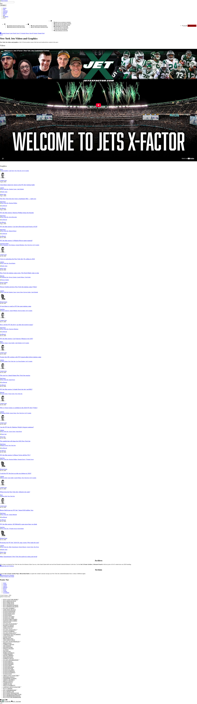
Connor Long (3, 180)
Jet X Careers (7, 688)
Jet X (1, 34)
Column (2, 187)
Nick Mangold (8, 657)
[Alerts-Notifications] (28, 24)
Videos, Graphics (9, 679)
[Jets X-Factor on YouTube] (0, 700)
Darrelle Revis (8, 658)
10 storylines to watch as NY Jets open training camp (15, 306)
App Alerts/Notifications (39, 25)
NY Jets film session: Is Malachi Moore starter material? (16, 240)
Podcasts (5, 12)
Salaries (35, 33)
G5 (20, 33)
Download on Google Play (16, 25)
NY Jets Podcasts (9, 614)
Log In (185, 25)
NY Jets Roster (8, 668)
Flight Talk (7, 637)
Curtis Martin (8, 654)
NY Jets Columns (8, 616)
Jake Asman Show (9, 640)
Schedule (23, 33)
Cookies (5, 591)
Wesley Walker (8, 648)
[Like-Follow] (51, 21)
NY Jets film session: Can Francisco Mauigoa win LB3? (16, 338)
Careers (5, 585)
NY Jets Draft (7, 661)
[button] (5, 16)
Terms (4, 590)
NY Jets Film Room (9, 611)
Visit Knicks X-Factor (61, 30)
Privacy (5, 588)
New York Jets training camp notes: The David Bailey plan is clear (19, 273)
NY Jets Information (10, 660)
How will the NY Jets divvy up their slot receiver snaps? (16, 324)
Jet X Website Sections (10, 606)
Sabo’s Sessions (8, 626)
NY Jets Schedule (9, 671)
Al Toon (6, 650)
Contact (5, 584)
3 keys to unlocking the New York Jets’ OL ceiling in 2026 (17, 259)
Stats (31, 33)
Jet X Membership (9, 690)
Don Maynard (8, 647)
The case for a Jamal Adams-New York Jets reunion (15, 375)
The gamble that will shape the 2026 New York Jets (15, 441)
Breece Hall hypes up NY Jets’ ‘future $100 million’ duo (16, 510)
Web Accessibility (9, 685)
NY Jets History (8, 663)
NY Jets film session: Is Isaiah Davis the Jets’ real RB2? (16, 389)
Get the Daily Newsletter (40, 27)
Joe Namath (7, 646)
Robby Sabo (3, 194)
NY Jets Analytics (9, 612)
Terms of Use (7, 684)
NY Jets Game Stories (10, 619)
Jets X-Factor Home (10, 599)
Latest (11, 33)
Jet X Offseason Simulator (12, 694)
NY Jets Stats (7, 674)
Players (5, 13)
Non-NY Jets (7, 622)
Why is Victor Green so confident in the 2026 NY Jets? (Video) (18, 408)
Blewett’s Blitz (8, 625)
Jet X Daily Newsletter (11, 693)
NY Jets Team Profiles (11, 641)
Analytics (5, 11)
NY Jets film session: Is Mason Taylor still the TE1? (15, 455)
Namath (40, 33)
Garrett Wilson (8, 644)
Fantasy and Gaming (10, 620)
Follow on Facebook (61, 29)
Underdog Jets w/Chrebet (12, 634)
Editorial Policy (9, 677)
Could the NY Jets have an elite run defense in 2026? (15, 473)
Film (4, 9)
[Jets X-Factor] (4, 0)
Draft (43, 33)
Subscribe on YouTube (61, 26)
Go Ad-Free (192, 25)
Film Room (3, 201)
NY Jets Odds (7, 665)
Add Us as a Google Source (63, 22)
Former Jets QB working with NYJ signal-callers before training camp (20, 357)
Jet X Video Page (8, 602)
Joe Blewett (3, 208)
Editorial (5, 587)
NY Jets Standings (9, 672)
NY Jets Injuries (8, 664)
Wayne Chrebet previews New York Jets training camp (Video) (18, 287)
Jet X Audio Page (8, 603)
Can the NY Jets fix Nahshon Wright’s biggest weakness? (17, 427)
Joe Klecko (7, 651)
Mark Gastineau (8, 652)
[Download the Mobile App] (4, 24)
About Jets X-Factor (10, 675)
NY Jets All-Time (8, 618)
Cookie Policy (8, 682)
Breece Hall (7, 643)
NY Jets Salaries (8, 669)
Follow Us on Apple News (62, 25)
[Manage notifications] (3, 701)
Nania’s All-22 (7, 628)
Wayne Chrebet (4, 282)
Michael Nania (3, 302)
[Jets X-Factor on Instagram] (5, 700)
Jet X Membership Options (11, 695)
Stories (4, 8)
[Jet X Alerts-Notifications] (6, 700)
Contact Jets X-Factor (11, 687)
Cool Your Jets (8, 635)
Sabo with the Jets (9, 609)
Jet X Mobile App (8, 691)
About (4, 583)
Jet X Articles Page (9, 601)
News (1, 169)
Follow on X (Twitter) (61, 27)
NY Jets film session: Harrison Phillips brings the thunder (17, 212)
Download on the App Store (16, 27)
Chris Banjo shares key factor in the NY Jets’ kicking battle (17, 185)
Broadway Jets (8, 638)
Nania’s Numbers (8, 631)
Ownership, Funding (10, 678)
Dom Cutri (2, 436)
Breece (27, 33)
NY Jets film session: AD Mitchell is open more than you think (18, 524)
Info (4, 15)
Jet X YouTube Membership (12, 697)
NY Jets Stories (8, 608)
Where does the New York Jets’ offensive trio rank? (15, 492)
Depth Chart (16, 33)
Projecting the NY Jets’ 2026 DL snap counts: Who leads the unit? (19, 542)
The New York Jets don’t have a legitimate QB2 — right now (18, 198)
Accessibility (6, 592)
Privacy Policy (8, 681)
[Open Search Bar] (1, 3)
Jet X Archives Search (10, 605)
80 (32, 33)
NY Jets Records (8, 667)
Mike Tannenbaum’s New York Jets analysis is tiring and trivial (18, 556)
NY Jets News (7, 615)
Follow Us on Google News (63, 23)
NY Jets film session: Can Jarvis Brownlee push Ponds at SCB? (18, 226)
